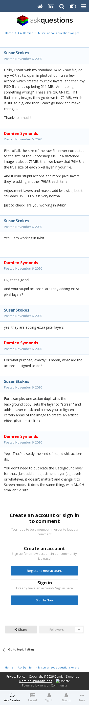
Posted (23, 58)
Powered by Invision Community (44, 685)
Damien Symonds (66, 676)
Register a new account (44, 570)
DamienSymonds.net (35, 681)
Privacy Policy (15, 676)
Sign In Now (44, 600)
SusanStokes (16, 53)
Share (22, 629)
